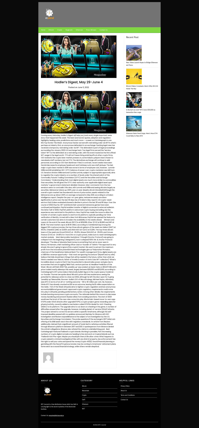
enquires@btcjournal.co (56, 415)
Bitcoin (51, 30)
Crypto (59, 30)
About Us (124, 390)
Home (43, 30)
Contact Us (104, 30)
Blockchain (85, 390)
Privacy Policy (125, 386)
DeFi (83, 399)
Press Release (91, 30)
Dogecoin (69, 30)
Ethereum (79, 30)
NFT (83, 409)
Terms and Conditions (128, 395)
